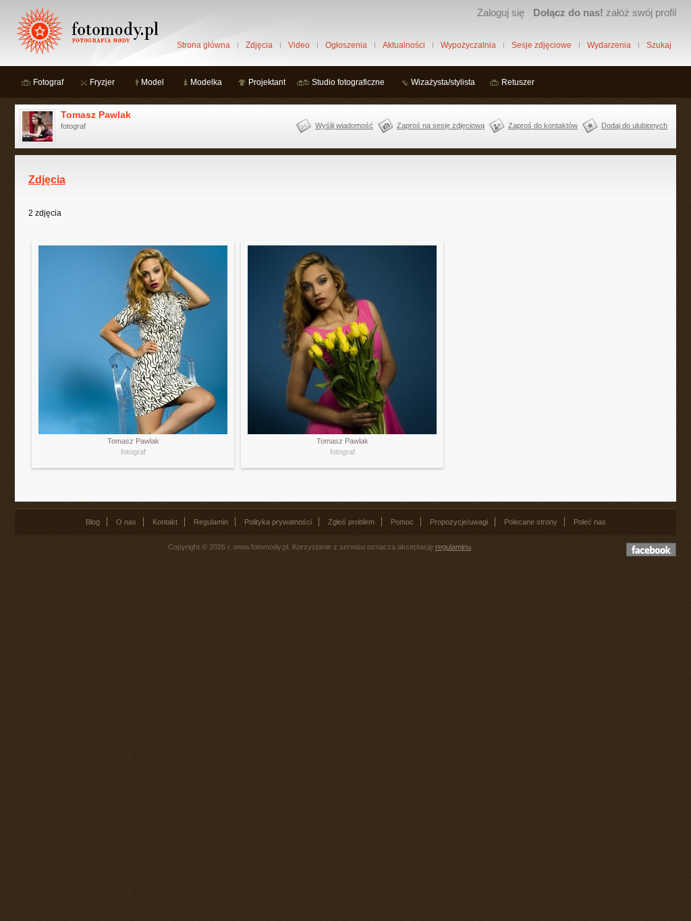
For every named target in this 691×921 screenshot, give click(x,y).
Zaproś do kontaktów (543, 125)
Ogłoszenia (346, 45)
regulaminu (453, 547)
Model (152, 82)
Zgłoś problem (351, 522)
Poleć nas (590, 522)
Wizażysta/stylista (443, 82)
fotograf (133, 452)
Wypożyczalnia (468, 45)
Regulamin (211, 522)
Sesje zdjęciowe (542, 45)
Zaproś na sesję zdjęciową (441, 125)
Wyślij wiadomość (344, 125)
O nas (126, 522)
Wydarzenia (609, 45)
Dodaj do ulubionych (634, 125)
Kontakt (165, 522)
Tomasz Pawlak (96, 114)
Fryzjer (102, 82)
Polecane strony (530, 522)
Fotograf (48, 82)
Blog (93, 522)
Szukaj (658, 45)
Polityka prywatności (278, 522)
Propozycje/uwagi (459, 522)
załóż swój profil (604, 12)
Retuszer (517, 82)
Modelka (206, 82)
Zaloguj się (500, 12)
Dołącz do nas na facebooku (651, 549)
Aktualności (404, 45)
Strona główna (203, 45)
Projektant (266, 82)
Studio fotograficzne (348, 82)
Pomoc (402, 522)
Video (299, 45)
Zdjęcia (259, 45)
